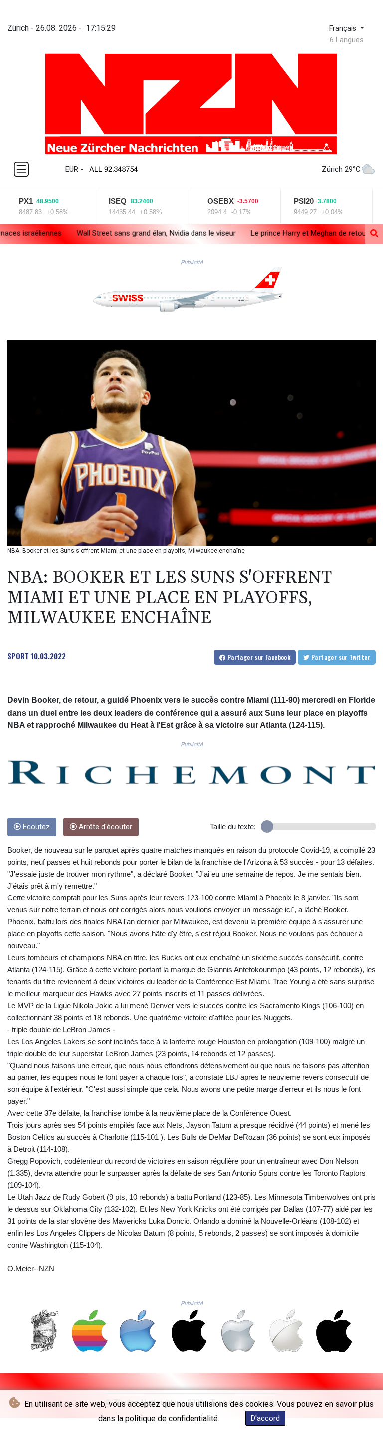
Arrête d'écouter (104, 827)
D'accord (265, 1418)
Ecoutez (35, 827)
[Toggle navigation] (21, 169)
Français (343, 28)
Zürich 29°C (341, 169)
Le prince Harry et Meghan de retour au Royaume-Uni (281, 233)
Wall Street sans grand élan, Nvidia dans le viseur (100, 233)
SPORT (18, 655)
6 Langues (347, 39)
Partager (257, 657)
